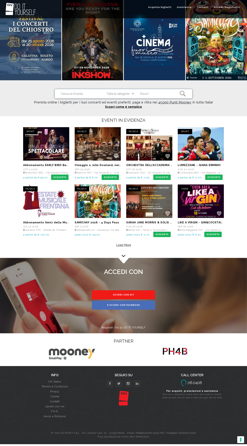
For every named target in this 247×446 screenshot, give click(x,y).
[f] (110, 384)
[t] (119, 384)
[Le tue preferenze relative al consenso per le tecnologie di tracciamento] (240, 439)
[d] (128, 384)
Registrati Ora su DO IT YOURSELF (124, 327)
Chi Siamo (54, 381)
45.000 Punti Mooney (174, 102)
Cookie (54, 396)
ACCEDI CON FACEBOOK (124, 305)
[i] (137, 384)
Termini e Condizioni (55, 386)
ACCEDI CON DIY (123, 295)
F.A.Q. (54, 411)
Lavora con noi (54, 406)
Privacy (54, 391)
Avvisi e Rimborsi (55, 416)
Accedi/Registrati (226, 7)
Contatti (202, 7)
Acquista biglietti (159, 7)
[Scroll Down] (123, 254)
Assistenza (184, 7)
